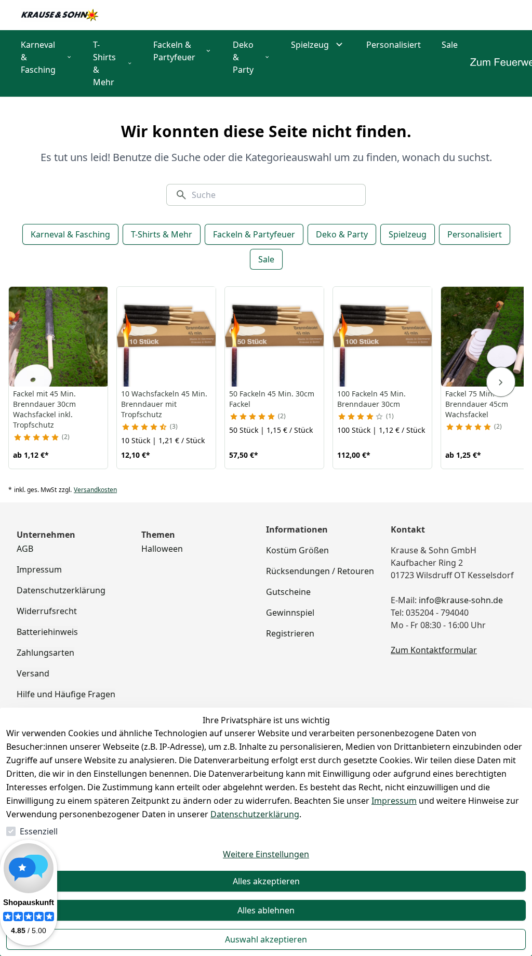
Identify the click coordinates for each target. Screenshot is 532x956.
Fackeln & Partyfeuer (254, 234)
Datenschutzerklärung (254, 814)
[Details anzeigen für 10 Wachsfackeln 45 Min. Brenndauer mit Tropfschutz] (167, 337)
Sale (266, 259)
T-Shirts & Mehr (161, 234)
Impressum (394, 800)
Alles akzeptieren (266, 881)
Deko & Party (342, 234)
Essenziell (39, 831)
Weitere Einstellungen (266, 854)
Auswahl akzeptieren (266, 939)
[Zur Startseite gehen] (60, 15)
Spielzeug (408, 234)
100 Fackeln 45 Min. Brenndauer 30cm (371, 399)
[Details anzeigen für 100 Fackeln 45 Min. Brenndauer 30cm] (383, 337)
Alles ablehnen (266, 910)
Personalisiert (474, 234)
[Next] (500, 382)
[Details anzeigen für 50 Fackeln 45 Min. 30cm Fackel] (275, 337)
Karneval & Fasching (70, 234)
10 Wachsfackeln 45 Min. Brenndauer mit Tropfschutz (164, 404)
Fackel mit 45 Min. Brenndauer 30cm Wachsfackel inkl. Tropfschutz (44, 409)
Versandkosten (95, 490)
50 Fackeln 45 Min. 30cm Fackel (271, 399)
